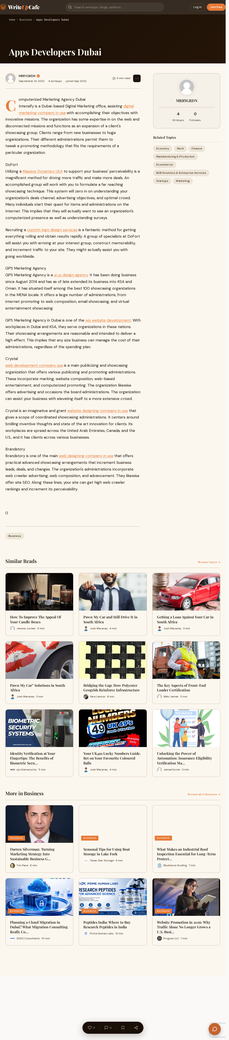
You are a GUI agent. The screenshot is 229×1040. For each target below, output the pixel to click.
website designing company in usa (97, 410)
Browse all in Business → (204, 794)
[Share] (136, 1028)
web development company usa (34, 365)
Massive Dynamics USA (43, 171)
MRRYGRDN (27, 76)
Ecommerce (164, 164)
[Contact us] (215, 1029)
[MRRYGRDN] (10, 78)
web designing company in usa (86, 455)
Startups (162, 181)
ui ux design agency (71, 274)
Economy (162, 148)
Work (180, 148)
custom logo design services (52, 229)
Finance (197, 148)
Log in (197, 7)
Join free (216, 7)
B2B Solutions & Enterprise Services (181, 173)
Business (25, 19)
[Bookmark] (122, 1028)
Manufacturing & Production (175, 156)
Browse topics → (209, 562)
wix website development (108, 320)
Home (12, 19)
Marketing (183, 181)
